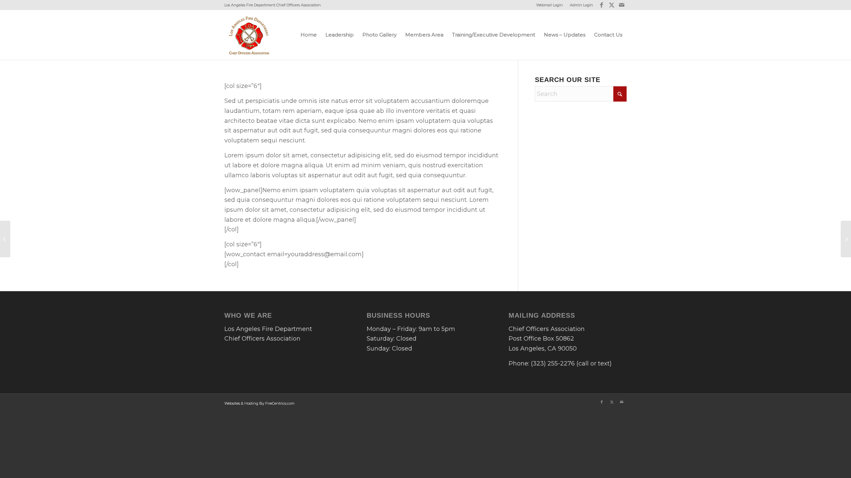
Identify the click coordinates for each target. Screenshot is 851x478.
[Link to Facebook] (601, 5)
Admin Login (581, 5)
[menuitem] (549, 5)
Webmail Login (549, 5)
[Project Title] (5, 239)
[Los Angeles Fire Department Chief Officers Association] (249, 35)
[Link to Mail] (622, 5)
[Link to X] (611, 5)
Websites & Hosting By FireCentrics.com (259, 403)
